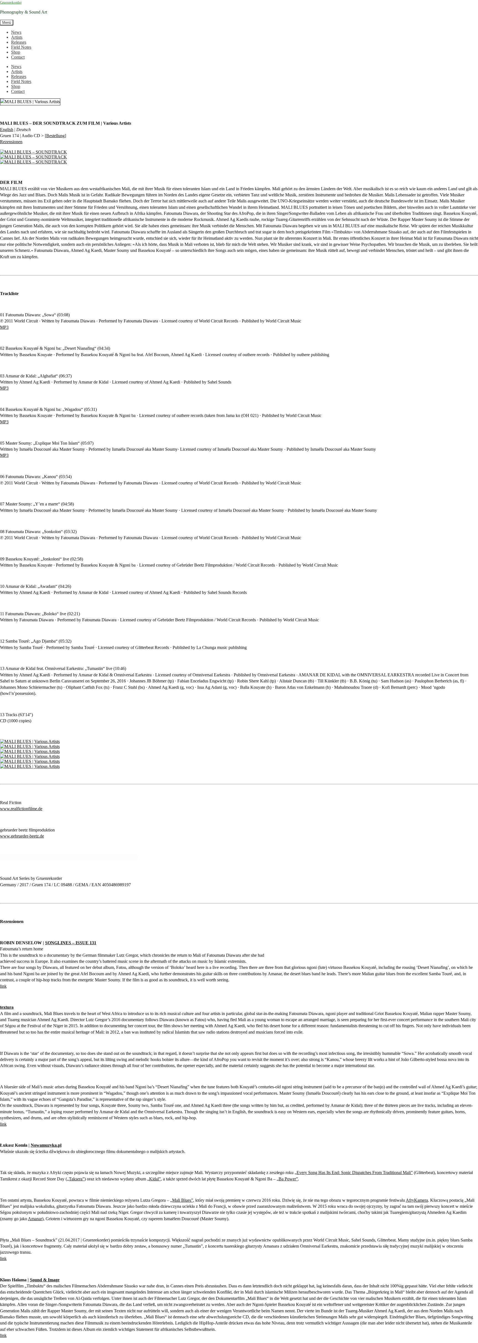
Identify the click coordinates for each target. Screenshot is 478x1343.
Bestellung (55, 135)
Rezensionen (11, 141)
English (6, 129)
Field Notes (21, 47)
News (16, 32)
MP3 (4, 327)
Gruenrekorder (11, 2)
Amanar (35, 1218)
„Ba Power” (287, 1179)
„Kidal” (154, 1179)
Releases (18, 42)
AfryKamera (417, 1200)
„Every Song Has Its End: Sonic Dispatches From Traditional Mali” (354, 1172)
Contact (18, 57)
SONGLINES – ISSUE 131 (70, 942)
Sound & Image (44, 1279)
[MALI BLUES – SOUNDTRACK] (33, 152)
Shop (15, 52)
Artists (16, 37)
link (3, 986)
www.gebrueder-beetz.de (22, 836)
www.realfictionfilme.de (21, 808)
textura (7, 1007)
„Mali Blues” (181, 1200)
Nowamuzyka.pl (46, 1145)
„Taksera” (75, 1179)
